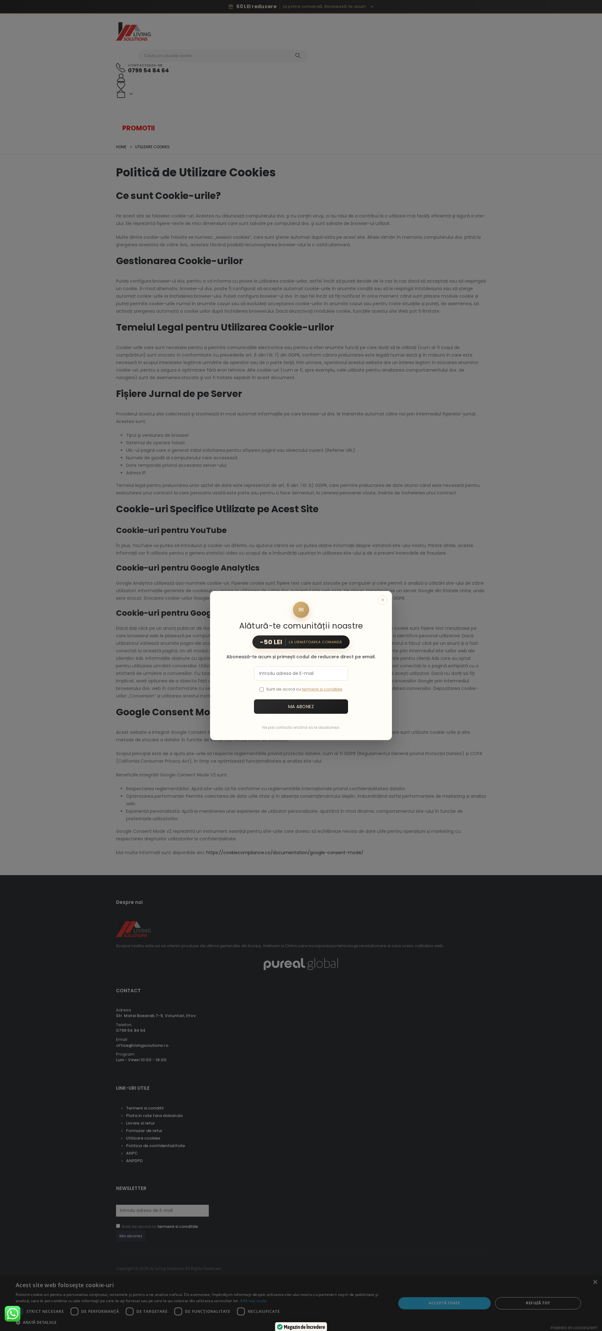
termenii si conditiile (322, 689)
